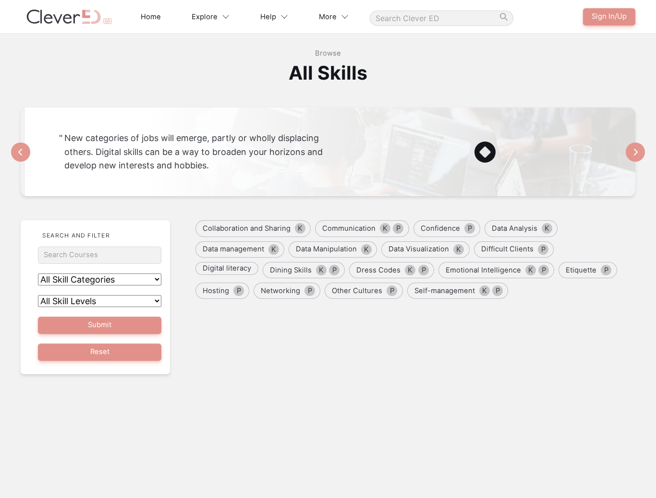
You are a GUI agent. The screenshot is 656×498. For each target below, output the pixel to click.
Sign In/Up (609, 16)
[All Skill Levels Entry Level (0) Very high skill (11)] (99, 301)
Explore (205, 16)
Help (268, 16)
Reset (99, 351)
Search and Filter (76, 235)
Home (151, 16)
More (328, 16)
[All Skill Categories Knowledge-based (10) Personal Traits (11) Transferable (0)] (99, 279)
